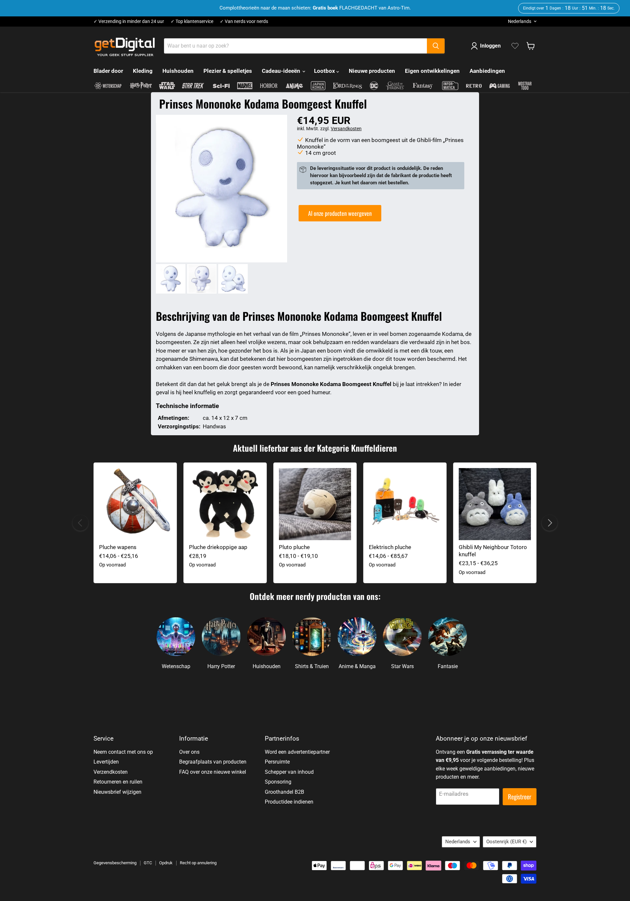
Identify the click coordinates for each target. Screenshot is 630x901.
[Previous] (80, 523)
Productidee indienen (289, 802)
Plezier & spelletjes (227, 71)
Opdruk (166, 862)
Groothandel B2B (284, 792)
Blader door (108, 71)
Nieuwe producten (372, 71)
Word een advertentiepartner (297, 752)
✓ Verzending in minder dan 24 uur (129, 21)
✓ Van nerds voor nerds (244, 21)
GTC (148, 862)
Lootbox (325, 71)
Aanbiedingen (487, 71)
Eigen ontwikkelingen (432, 71)
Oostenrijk (506, 842)
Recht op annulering (198, 862)
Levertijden (106, 762)
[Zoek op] (436, 45)
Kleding (143, 71)
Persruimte (277, 762)
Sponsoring (278, 782)
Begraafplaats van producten (212, 762)
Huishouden (178, 71)
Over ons (189, 752)
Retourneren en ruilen (118, 782)
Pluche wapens (117, 547)
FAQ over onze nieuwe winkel (212, 772)
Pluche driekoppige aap (218, 547)
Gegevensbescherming (115, 862)
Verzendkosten (111, 772)
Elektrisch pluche (390, 547)
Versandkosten (346, 128)
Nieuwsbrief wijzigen (117, 792)
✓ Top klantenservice (192, 21)
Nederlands (519, 21)
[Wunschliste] (515, 45)
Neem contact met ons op (123, 752)
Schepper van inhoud (289, 772)
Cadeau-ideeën (282, 71)
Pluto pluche (294, 547)
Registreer (519, 796)
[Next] (549, 523)
